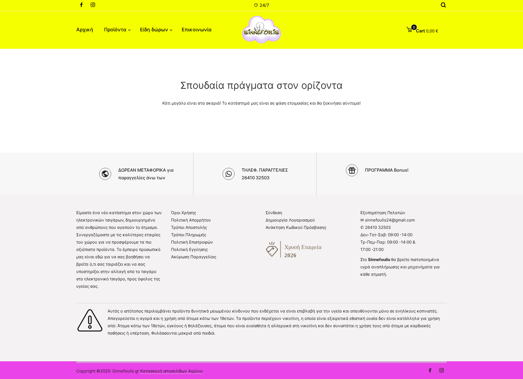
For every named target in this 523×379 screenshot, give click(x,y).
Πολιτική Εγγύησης (189, 249)
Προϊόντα (115, 29)
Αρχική (84, 29)
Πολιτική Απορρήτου (191, 220)
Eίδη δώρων (154, 29)
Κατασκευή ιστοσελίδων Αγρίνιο (171, 371)
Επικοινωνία (197, 29)
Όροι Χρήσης (183, 212)
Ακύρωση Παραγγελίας (193, 256)
